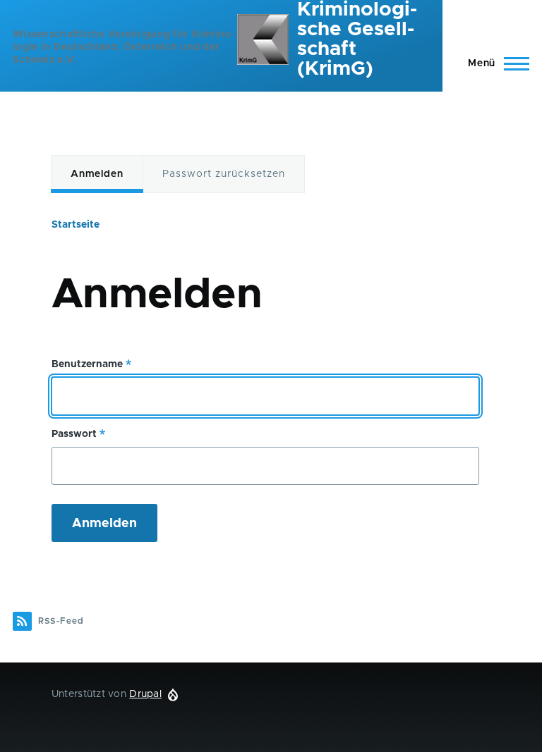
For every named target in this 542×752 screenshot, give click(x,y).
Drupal (145, 694)
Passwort (74, 434)
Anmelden (97, 174)
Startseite (76, 225)
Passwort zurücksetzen (223, 174)
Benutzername (87, 364)
